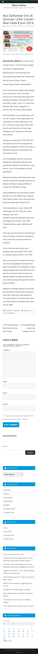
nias (4, 554)
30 (4, 639)
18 (13, 634)
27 (23, 636)
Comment (6, 350)
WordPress (19, 652)
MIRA (5, 583)
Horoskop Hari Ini (9, 600)
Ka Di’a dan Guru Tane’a (16, 554)
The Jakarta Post (8, 512)
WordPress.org (8, 539)
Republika (6, 505)
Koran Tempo (7, 498)
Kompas (6, 494)
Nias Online (19, 5)
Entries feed (7, 531)
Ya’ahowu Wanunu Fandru (25, 606)
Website (5, 404)
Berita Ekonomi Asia (10, 593)
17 (9, 634)
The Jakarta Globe (9, 509)
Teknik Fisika (7, 558)
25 (13, 636)
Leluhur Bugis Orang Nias (22, 590)
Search (5, 446)
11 (13, 631)
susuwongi (7, 26)
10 (9, 631)
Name (5, 382)
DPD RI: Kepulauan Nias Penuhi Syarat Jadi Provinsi (10, 328)
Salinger (11, 650)
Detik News (7, 490)
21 (27, 634)
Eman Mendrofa (8, 606)
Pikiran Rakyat (8, 501)
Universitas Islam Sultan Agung (13, 564)
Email (5, 393)
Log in (5, 528)
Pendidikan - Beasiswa (12, 310)
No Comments (30, 26)
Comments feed (8, 535)
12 (18, 631)
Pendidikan (10, 313)
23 (4, 636)
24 (9, 636)
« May (5, 641)
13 (23, 631)
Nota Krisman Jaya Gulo (11, 577)
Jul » (10, 641)
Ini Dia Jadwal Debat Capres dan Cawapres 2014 (27, 328)
